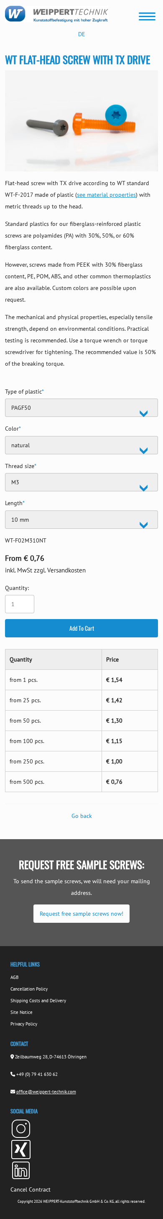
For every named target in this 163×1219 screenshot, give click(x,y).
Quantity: (17, 588)
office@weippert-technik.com (46, 1092)
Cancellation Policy (29, 989)
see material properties (106, 194)
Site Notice (21, 1012)
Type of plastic (24, 390)
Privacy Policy (23, 1024)
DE (81, 34)
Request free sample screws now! (81, 913)
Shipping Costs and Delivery (38, 1000)
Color (13, 427)
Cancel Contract (30, 1189)
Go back (81, 816)
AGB (14, 977)
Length (15, 502)
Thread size (20, 465)
